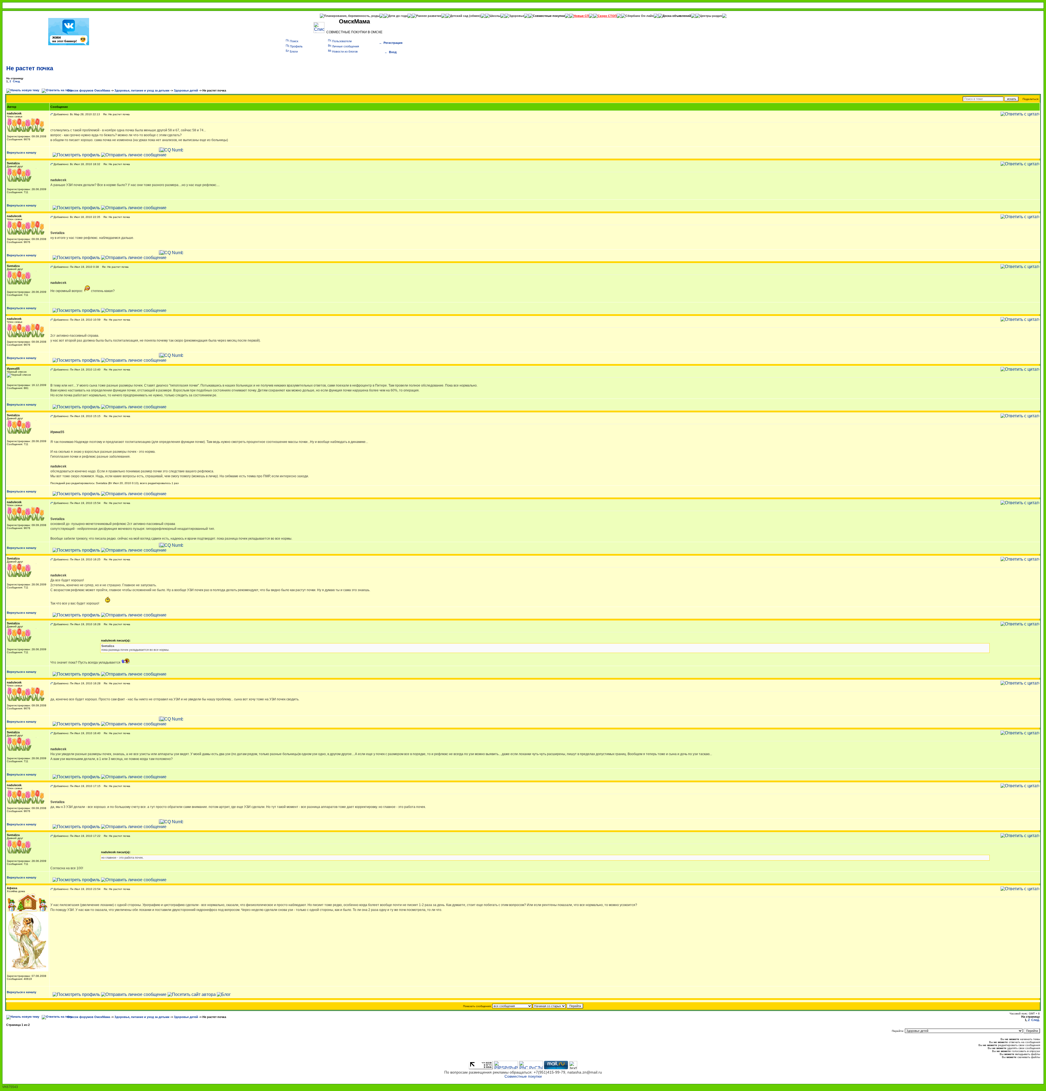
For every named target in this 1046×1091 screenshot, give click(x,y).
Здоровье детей (186, 90)
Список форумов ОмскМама (88, 90)
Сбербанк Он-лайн (639, 15)
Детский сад (459, 15)
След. (16, 81)
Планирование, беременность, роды (351, 15)
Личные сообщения (345, 46)
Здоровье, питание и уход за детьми (141, 90)
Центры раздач (711, 15)
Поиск (294, 41)
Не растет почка (29, 68)
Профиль (296, 46)
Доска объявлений (676, 15)
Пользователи (342, 41)
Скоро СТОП (607, 15)
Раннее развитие (428, 15)
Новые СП (581, 15)
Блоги (294, 51)
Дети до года (398, 15)
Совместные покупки (549, 15)
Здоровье (516, 15)
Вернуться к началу (21, 152)
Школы (494, 15)
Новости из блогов (345, 51)
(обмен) (475, 15)
